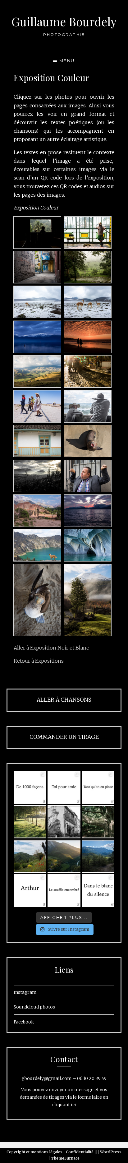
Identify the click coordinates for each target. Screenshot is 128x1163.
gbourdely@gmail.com (47, 1078)
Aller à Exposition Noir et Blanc (51, 648)
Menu (67, 60)
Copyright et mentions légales (34, 1152)
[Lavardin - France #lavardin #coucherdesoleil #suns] (30, 821)
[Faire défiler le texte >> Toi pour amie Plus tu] (64, 787)
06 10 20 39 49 (92, 1078)
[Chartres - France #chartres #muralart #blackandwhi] (64, 821)
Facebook (24, 1022)
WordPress (110, 1152)
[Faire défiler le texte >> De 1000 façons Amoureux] (30, 787)
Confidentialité (80, 1152)
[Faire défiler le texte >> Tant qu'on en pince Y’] (98, 787)
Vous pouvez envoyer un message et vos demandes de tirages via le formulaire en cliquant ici (64, 1097)
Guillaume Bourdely (64, 21)
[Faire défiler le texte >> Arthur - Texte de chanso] (30, 890)
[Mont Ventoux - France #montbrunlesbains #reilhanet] (98, 856)
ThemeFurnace (65, 1158)
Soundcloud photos (34, 1007)
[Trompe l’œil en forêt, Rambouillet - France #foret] (98, 821)
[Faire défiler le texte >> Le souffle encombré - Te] (64, 890)
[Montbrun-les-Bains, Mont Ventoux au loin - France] (30, 856)
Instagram (25, 992)
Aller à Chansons (64, 699)
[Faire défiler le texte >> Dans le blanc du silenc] (98, 890)
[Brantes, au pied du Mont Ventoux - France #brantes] (64, 856)
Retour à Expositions (39, 661)
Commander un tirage (64, 737)
